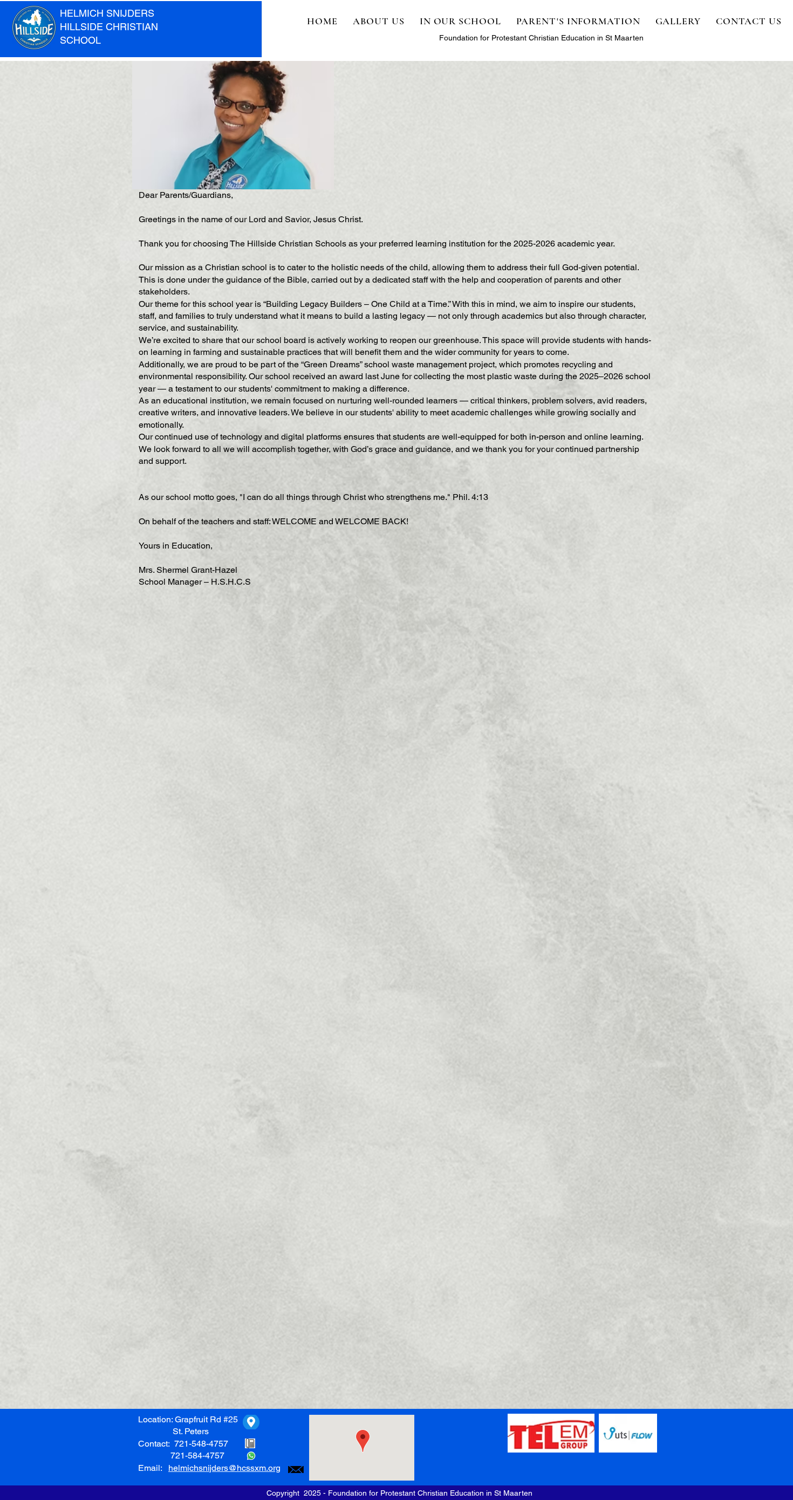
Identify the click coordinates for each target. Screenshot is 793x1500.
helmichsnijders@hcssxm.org (224, 1468)
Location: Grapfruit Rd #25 (188, 1419)
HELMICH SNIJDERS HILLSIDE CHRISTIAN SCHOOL (109, 27)
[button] (378, 21)
